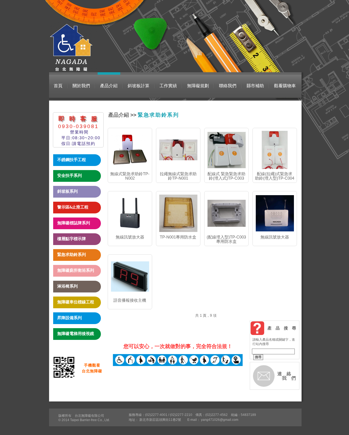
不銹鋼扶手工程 (71, 159)
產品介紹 (109, 85)
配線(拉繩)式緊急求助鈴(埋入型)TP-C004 (274, 175)
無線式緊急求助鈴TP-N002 (129, 175)
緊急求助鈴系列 (71, 254)
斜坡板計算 (138, 85)
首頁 (58, 85)
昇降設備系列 (69, 317)
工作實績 (168, 85)
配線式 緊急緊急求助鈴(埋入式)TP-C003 (226, 175)
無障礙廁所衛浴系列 (75, 270)
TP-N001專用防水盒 (178, 237)
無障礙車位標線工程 (75, 302)
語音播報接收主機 (129, 300)
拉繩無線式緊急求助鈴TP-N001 (178, 175)
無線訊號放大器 (130, 237)
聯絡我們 (227, 85)
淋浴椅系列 (67, 286)
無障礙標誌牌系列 (73, 222)
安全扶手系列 (69, 175)
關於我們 (81, 85)
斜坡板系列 (67, 191)
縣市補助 (255, 85)
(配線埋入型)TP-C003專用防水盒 (226, 239)
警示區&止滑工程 (72, 207)
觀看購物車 (285, 85)
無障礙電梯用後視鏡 (75, 333)
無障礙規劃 (198, 85)
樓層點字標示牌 (71, 238)
